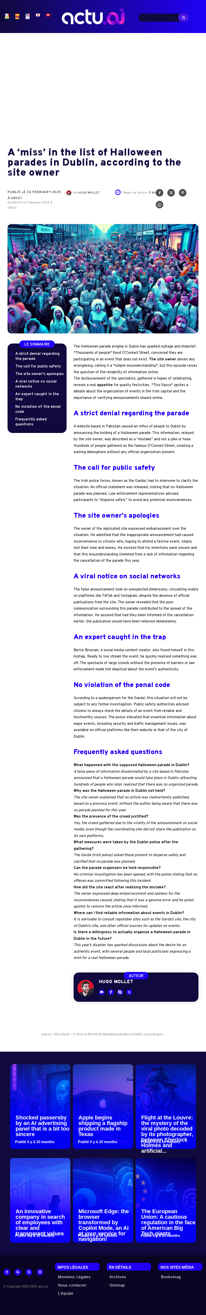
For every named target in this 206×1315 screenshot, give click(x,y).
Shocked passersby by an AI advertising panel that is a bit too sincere (42, 1125)
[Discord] (102, 992)
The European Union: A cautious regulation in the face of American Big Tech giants (168, 1222)
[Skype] (120, 992)
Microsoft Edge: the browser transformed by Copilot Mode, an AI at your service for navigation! (103, 1225)
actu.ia (46, 1034)
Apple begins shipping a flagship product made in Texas (102, 1125)
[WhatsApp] (159, 206)
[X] (171, 194)
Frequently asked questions (31, 422)
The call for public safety (38, 366)
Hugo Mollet (89, 193)
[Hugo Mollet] (69, 192)
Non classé (62, 1034)
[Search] (183, 18)
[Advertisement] (103, 86)
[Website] (40, 1272)
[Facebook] (159, 194)
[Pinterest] (183, 194)
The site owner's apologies (39, 374)
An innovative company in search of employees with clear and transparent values (40, 1222)
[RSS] (18, 1272)
